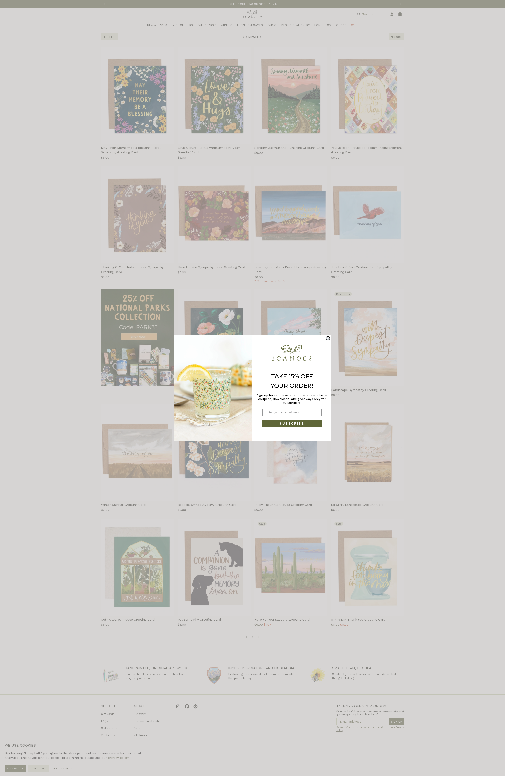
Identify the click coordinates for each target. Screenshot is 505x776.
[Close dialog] (328, 338)
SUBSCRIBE (292, 423)
